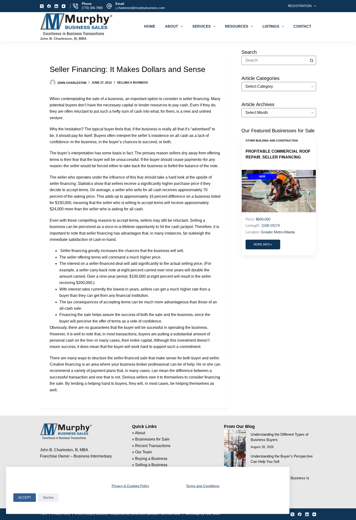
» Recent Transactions (151, 446)
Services (201, 26)
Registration (299, 6)
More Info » (263, 244)
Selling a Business (132, 82)
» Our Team (142, 452)
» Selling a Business (149, 465)
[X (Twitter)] (42, 6)
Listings (271, 26)
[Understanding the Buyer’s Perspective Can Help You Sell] (235, 462)
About (171, 26)
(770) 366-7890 (92, 8)
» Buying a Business (149, 459)
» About (138, 433)
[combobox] (274, 60)
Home (149, 26)
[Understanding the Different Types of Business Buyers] (235, 440)
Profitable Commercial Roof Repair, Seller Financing (278, 154)
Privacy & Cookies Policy (130, 486)
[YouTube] (63, 6)
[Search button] (311, 60)
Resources (236, 26)
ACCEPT (24, 497)
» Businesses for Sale (151, 439)
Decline (48, 497)
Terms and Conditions (202, 486)
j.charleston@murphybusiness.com (140, 8)
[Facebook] (49, 6)
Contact (302, 26)
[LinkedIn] (56, 6)
